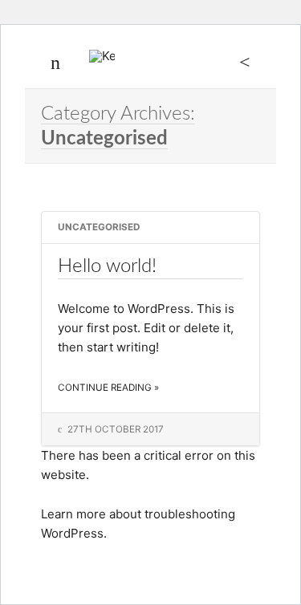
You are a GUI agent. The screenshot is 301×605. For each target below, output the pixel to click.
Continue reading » (108, 387)
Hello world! (107, 266)
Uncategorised (99, 227)
